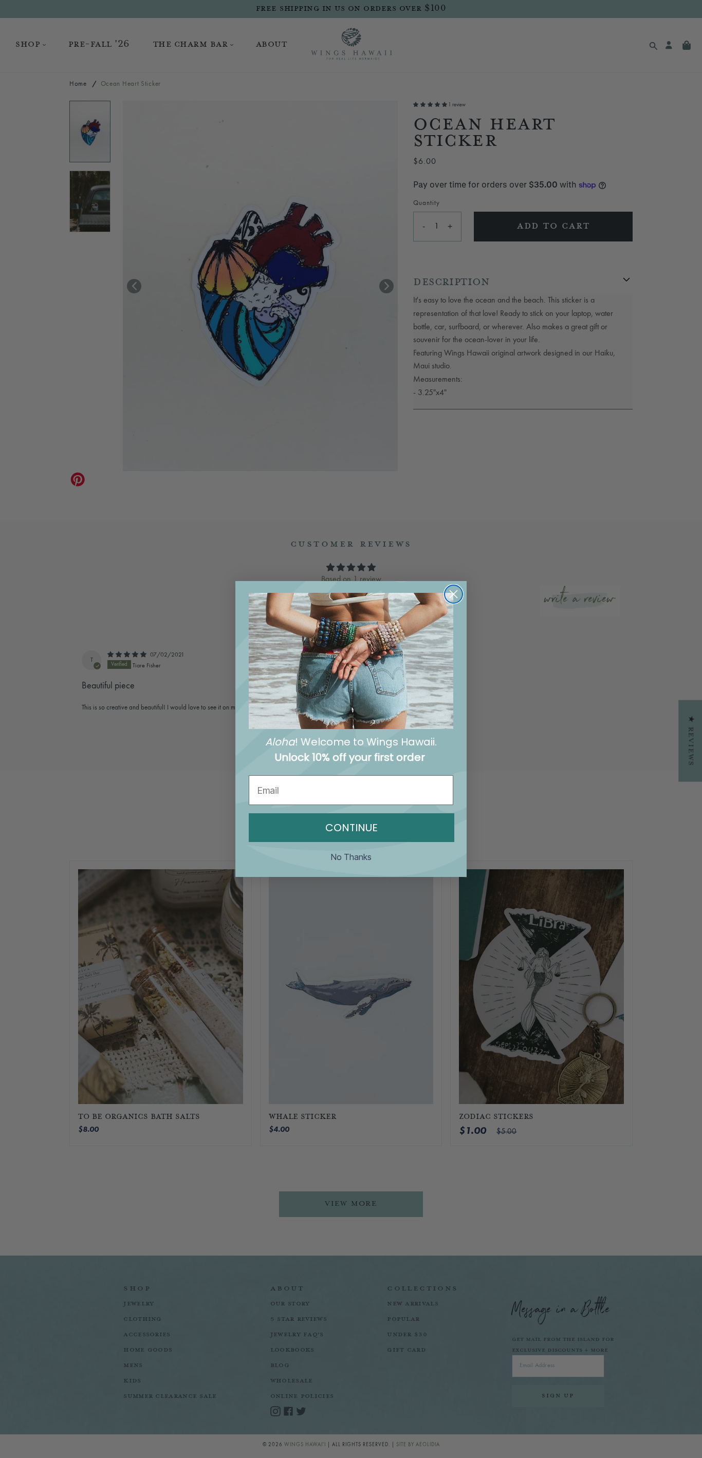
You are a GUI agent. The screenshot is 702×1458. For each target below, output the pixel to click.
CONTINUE (351, 827)
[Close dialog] (454, 594)
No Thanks (351, 857)
